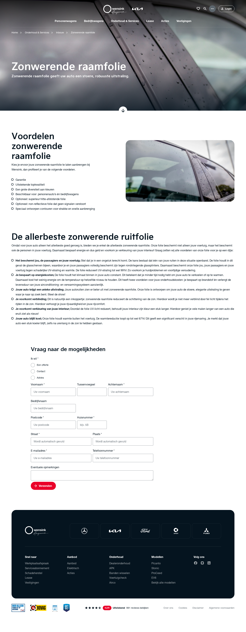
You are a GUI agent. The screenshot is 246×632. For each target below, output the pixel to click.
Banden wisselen (119, 572)
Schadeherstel (33, 572)
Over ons (168, 607)
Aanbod (71, 563)
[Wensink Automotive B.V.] (115, 8)
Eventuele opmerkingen (45, 467)
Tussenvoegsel (86, 384)
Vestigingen (32, 582)
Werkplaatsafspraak (37, 563)
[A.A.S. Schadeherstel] (66, 608)
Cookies (183, 607)
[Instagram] (202, 563)
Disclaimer (198, 607)
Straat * (35, 434)
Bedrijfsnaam (39, 401)
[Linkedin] (209, 563)
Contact (41, 371)
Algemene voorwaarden (221, 607)
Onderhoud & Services (37, 32)
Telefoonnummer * (104, 450)
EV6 (153, 577)
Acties (71, 572)
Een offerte (43, 364)
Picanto (156, 563)
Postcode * (37, 417)
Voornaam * (38, 384)
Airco (112, 582)
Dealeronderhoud (119, 563)
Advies (40, 377)
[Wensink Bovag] (38, 608)
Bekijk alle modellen (163, 582)
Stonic (155, 568)
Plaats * (97, 434)
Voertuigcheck (118, 577)
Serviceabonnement (37, 568)
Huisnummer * (85, 417)
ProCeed (156, 572)
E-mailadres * (39, 450)
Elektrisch (73, 568)
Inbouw (60, 32)
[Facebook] (196, 563)
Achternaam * (116, 384)
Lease (28, 577)
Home (15, 32)
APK (111, 568)
